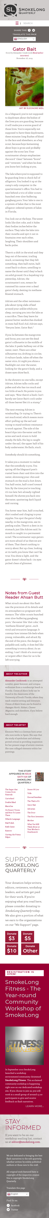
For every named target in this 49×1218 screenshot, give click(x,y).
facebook (15, 1205)
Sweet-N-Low (33, 789)
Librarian (31, 809)
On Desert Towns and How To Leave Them (12, 812)
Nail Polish (9, 823)
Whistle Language (12, 819)
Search (28, 23)
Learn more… (35, 1106)
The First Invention (35, 816)
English (22, 39)
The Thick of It (33, 801)
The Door (31, 812)
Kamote (8, 830)
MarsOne (9, 806)
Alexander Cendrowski (16, 680)
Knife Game (10, 826)
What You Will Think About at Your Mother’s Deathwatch (33, 828)
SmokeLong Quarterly (24, 10)
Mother (30, 820)
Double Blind (10, 802)
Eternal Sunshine (34, 797)
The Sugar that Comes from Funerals (11, 792)
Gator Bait (31, 805)
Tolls (29, 793)
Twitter (14, 1209)
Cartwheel (9, 798)
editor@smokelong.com (26, 1141)
